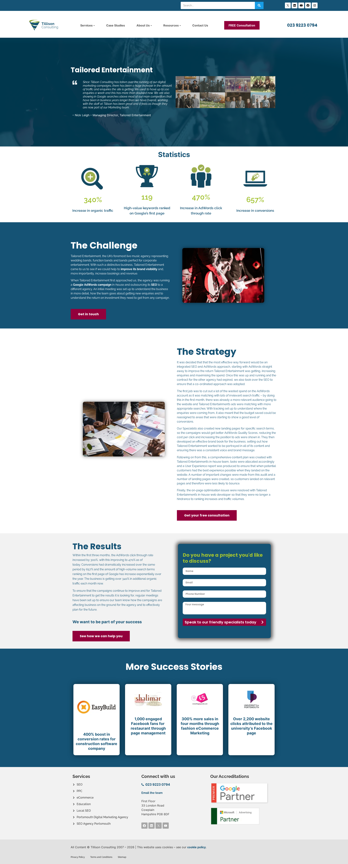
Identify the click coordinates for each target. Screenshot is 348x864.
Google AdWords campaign (92, 284)
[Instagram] (315, 5)
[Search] (259, 5)
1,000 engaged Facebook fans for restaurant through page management (148, 726)
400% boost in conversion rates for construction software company (96, 741)
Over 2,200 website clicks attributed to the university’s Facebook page (251, 726)
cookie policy (196, 847)
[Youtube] (301, 5)
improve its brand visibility (139, 269)
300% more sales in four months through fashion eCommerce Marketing (200, 726)
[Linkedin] (294, 5)
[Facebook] (308, 5)
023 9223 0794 (302, 25)
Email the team (152, 793)
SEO (154, 284)
